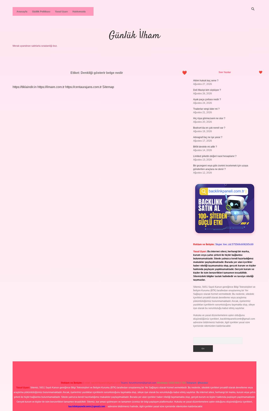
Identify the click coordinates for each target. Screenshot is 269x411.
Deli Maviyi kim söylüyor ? (207, 90)
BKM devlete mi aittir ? (205, 146)
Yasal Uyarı (61, 11)
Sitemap (108, 87)
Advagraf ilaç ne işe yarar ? (207, 137)
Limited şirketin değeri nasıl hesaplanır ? (215, 156)
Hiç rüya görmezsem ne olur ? (209, 118)
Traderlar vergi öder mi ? (206, 109)
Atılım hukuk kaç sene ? (205, 80)
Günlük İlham (134, 36)
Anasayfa (22, 11)
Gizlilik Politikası (41, 11)
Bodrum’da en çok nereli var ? (209, 127)
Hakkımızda (79, 11)
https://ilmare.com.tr (50, 87)
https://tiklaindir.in (25, 87)
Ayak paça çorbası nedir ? (207, 99)
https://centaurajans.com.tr (83, 87)
